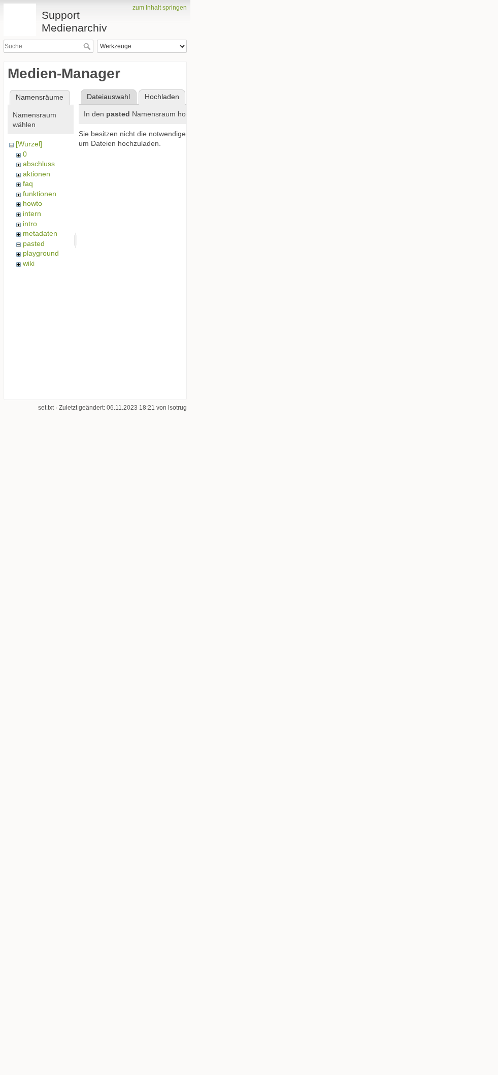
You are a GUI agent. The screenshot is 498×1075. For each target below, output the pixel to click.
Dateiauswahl (108, 97)
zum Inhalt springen (159, 7)
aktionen (36, 174)
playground (41, 253)
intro (30, 224)
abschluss (39, 164)
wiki (29, 263)
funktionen (39, 194)
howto (32, 203)
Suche (88, 46)
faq (28, 183)
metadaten (40, 233)
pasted (34, 243)
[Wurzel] (29, 144)
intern (32, 213)
